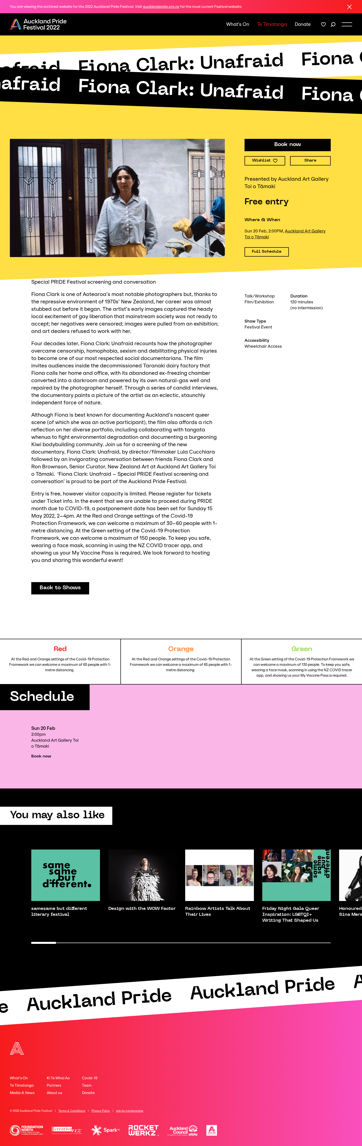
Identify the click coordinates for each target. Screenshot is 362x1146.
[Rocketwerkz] (143, 1130)
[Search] (333, 24)
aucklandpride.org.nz (161, 6)
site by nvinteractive (129, 1111)
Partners (54, 1085)
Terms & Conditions (71, 1111)
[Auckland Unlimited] (211, 1130)
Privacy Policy (100, 1111)
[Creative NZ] (67, 1130)
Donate (303, 24)
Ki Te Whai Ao (58, 1078)
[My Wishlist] (323, 24)
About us (54, 1093)
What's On (237, 24)
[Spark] (105, 1130)
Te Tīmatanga (272, 24)
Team (87, 1085)
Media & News (22, 1093)
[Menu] (347, 24)
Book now (41, 756)
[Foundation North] (26, 1130)
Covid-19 (89, 1078)
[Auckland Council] (182, 1130)
